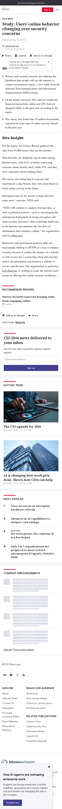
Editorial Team (9, 698)
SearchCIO (32, 736)
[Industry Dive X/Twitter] (17, 675)
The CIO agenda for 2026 (22, 426)
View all (7, 649)
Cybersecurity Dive (36, 726)
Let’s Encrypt (9, 270)
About (5, 693)
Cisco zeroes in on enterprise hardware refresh (30, 507)
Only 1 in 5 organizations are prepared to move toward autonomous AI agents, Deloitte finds (32, 552)
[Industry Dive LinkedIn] (5, 675)
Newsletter (8, 708)
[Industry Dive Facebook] (11, 675)
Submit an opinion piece (39, 703)
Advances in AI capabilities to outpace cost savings (30, 520)
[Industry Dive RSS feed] (23, 675)
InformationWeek (35, 731)
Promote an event (35, 708)
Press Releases (10, 721)
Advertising (32, 693)
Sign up (47, 9)
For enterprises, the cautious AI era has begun (32, 535)
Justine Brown (12, 46)
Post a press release (23, 649)
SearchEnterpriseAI (36, 740)
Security (20, 322)
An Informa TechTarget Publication (31, 3)
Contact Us (8, 703)
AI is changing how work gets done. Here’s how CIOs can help (28, 477)
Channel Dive (33, 721)
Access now (12, 802)
